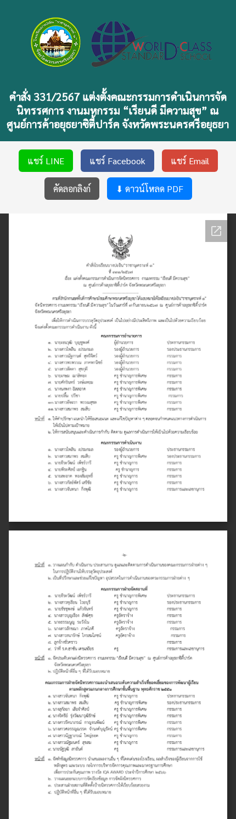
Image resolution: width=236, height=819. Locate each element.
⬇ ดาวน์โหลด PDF (149, 188)
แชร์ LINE (45, 160)
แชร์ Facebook (117, 160)
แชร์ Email (190, 160)
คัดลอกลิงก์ (72, 188)
